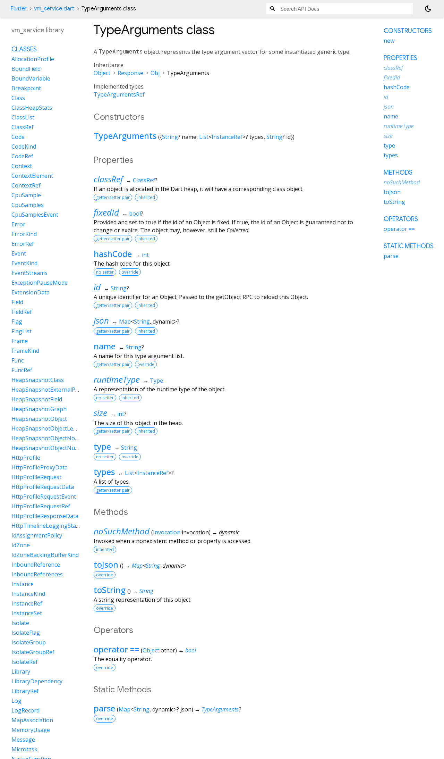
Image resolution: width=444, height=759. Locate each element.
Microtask (24, 749)
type (102, 446)
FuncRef (21, 370)
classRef (108, 179)
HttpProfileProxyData (39, 468)
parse (104, 708)
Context (21, 166)
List (203, 137)
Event (18, 254)
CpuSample (26, 195)
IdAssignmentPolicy (36, 536)
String (170, 137)
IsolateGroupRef (32, 652)
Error (18, 224)
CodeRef (22, 156)
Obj (155, 73)
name (105, 346)
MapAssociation (32, 720)
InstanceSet (26, 613)
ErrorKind (24, 234)
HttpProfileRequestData (42, 487)
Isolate (20, 623)
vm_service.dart (54, 8)
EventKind (24, 263)
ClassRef (144, 180)
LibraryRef (25, 691)
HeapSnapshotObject (39, 419)
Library (20, 672)
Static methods (409, 246)
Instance (22, 584)
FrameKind (25, 351)
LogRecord (25, 711)
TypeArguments (125, 135)
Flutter (18, 8)
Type (156, 380)
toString (110, 589)
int (145, 255)
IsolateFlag (25, 633)
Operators (401, 219)
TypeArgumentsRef (119, 94)
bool (135, 213)
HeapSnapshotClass (37, 380)
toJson (106, 564)
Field (17, 302)
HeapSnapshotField (36, 399)
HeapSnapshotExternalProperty (53, 390)
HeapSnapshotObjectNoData (49, 438)
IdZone (20, 545)
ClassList (22, 118)
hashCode (113, 253)
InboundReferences (37, 574)
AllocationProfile (32, 59)
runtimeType (117, 379)
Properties (400, 58)
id (97, 287)
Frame (19, 341)
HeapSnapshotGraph (39, 409)
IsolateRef (24, 662)
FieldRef (21, 312)
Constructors (408, 31)
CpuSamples (27, 205)
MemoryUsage (30, 730)
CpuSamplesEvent (34, 215)
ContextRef (26, 186)
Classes (24, 49)
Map (125, 321)
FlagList (21, 331)
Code (18, 137)
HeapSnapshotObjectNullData (50, 448)
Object (102, 73)
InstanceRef (227, 137)
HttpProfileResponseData (44, 516)
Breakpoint (26, 88)
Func (17, 361)
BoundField (26, 69)
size (100, 412)
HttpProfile (25, 458)
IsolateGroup (28, 643)
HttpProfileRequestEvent (43, 497)
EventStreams (29, 273)
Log (16, 701)
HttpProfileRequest (36, 477)
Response (130, 73)
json (101, 320)
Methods (398, 172)
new (389, 40)
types (104, 471)
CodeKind (23, 147)
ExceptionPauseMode (39, 283)
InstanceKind (28, 594)
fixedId (106, 212)
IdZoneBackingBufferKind (45, 555)
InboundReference (35, 565)
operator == (116, 649)
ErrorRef (22, 244)
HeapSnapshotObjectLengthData (54, 429)
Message (23, 740)
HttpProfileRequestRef (40, 506)
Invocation (166, 532)
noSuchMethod (122, 531)
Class (18, 98)
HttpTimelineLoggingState (46, 526)
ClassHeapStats (31, 108)
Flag (16, 322)
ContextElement (32, 176)
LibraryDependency (36, 681)
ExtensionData (30, 293)
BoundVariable (30, 79)
